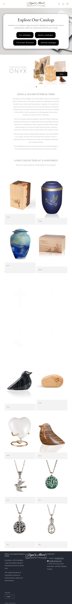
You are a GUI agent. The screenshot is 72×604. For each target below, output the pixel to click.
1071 (8, 544)
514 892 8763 (59, 558)
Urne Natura (60, 74)
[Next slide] (41, 87)
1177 (39, 316)
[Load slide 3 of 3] (36, 86)
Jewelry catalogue (45, 35)
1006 (8, 316)
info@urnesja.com (55, 561)
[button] (4, 4)
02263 (8, 455)
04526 (39, 456)
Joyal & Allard (12, 603)
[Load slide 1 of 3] (30, 86)
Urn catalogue (25, 35)
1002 (39, 360)
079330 (40, 221)
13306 (39, 403)
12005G (40, 270)
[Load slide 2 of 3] (33, 86)
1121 (8, 360)
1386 (39, 544)
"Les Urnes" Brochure (25, 42)
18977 (8, 265)
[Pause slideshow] (46, 87)
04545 (8, 407)
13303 (8, 217)
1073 (39, 500)
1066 (8, 500)
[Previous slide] (26, 87)
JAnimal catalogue (48, 42)
